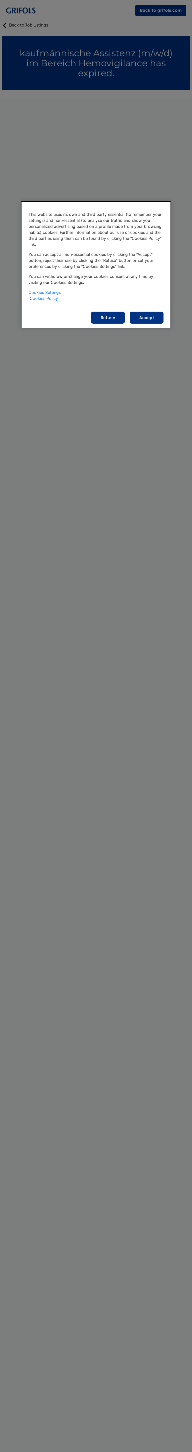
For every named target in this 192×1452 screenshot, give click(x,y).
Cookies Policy (44, 298)
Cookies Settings (44, 292)
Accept (146, 317)
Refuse (108, 317)
